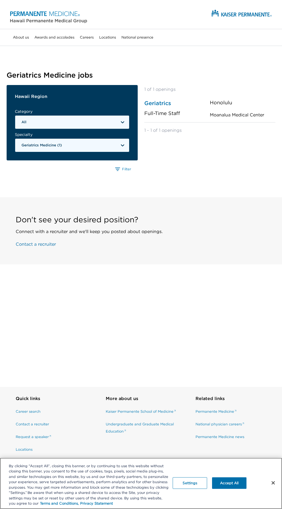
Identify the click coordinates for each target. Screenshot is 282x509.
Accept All (229, 483)
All (23, 122)
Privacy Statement (96, 503)
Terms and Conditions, (59, 503)
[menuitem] (21, 37)
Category (23, 111)
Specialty (23, 134)
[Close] (273, 483)
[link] (34, 401)
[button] (48, 17)
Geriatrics (157, 103)
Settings (190, 483)
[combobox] (72, 122)
